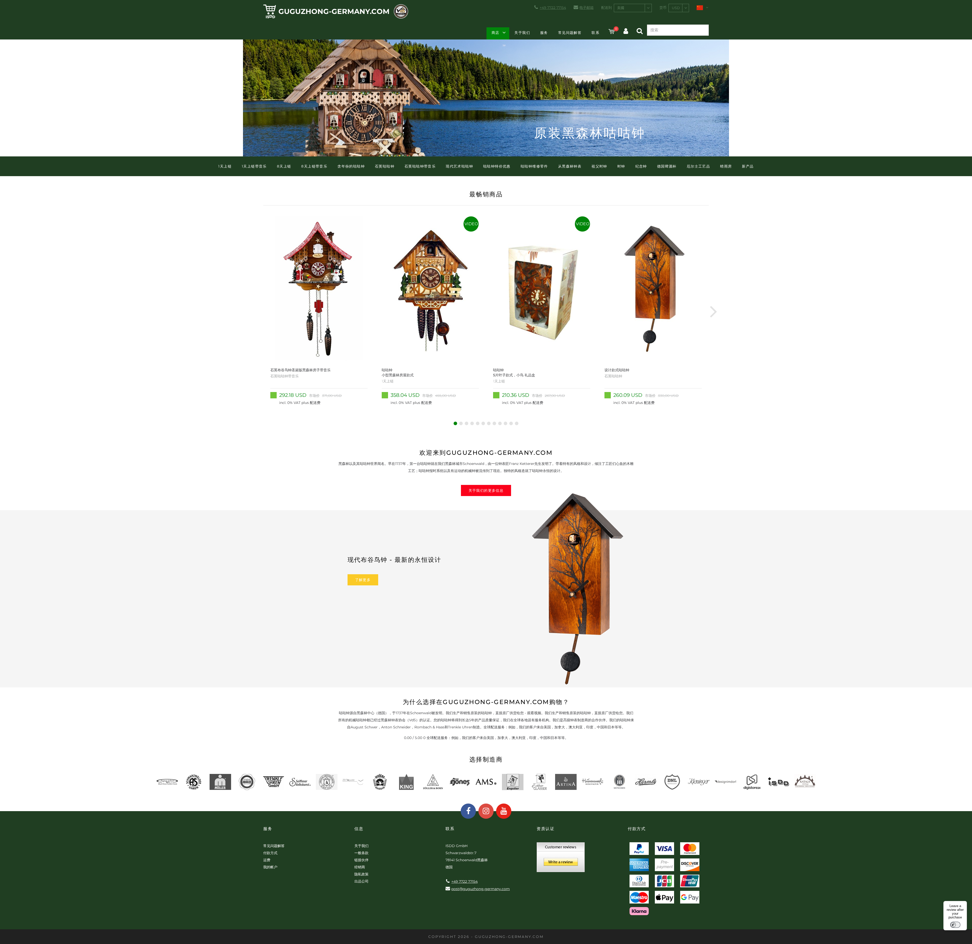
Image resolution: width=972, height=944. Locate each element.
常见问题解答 (569, 32)
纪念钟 (641, 166)
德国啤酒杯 (667, 166)
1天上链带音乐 (254, 166)
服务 (544, 32)
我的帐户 (270, 867)
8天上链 (284, 166)
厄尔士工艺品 (698, 166)
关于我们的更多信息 (486, 490)
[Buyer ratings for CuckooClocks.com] (561, 859)
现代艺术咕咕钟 (459, 166)
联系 (595, 32)
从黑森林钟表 (569, 166)
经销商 (359, 867)
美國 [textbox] (620, 8)
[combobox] (633, 8)
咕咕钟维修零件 (534, 166)
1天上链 (225, 166)
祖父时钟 (599, 166)
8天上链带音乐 (314, 166)
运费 (266, 860)
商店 (495, 32)
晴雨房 (726, 166)
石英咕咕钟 (384, 166)
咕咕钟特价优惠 (497, 166)
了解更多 (363, 580)
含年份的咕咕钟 (351, 166)
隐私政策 (361, 874)
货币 (662, 7)
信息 (358, 828)
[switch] (955, 925)
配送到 (606, 7)
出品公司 (361, 881)
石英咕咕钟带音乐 (420, 166)
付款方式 (270, 853)
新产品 (748, 166)
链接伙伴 (361, 860)
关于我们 (522, 32)
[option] (319, 311)
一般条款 (361, 853)
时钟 (621, 166)
